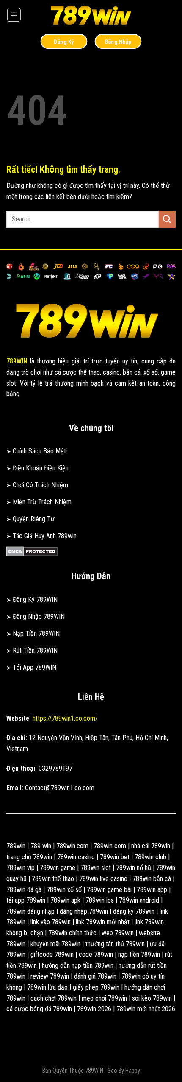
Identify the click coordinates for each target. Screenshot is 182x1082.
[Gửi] (167, 219)
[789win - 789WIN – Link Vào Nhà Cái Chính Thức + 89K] (91, 15)
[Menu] (14, 15)
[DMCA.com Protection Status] (32, 551)
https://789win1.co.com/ (65, 718)
